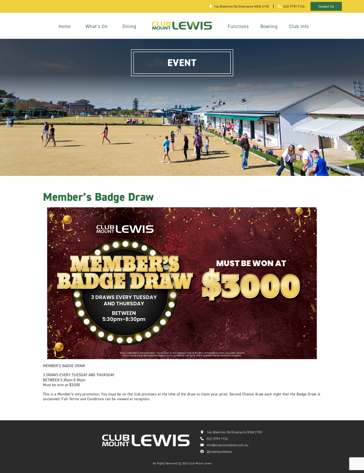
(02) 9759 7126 (294, 6)
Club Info (299, 26)
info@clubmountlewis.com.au (227, 445)
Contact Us (326, 6)
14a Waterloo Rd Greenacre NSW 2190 (241, 6)
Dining (129, 26)
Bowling (269, 26)
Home (65, 26)
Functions (238, 26)
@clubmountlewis (219, 452)
